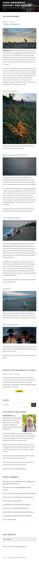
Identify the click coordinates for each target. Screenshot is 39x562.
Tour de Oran (12, 519)
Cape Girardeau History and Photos (17, 4)
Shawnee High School (15, 501)
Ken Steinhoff (7, 487)
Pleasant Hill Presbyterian (22, 504)
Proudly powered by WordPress (17, 557)
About (4, 557)
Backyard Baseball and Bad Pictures (24, 493)
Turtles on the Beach (11, 24)
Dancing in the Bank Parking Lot (24, 512)
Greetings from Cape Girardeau (23, 497)
